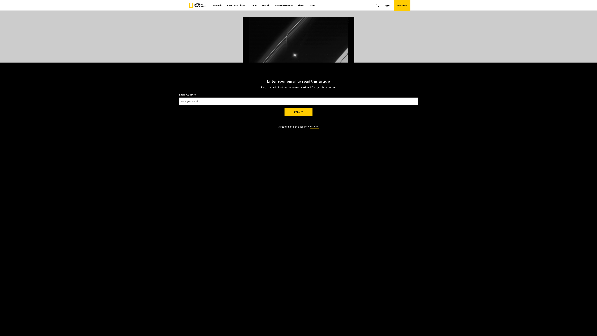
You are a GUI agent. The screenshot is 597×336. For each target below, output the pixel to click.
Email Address (187, 94)
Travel (253, 5)
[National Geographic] (197, 5)
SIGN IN (314, 126)
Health (265, 5)
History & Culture (236, 5)
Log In (387, 5)
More (312, 5)
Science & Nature (284, 5)
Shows (301, 5)
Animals (217, 5)
